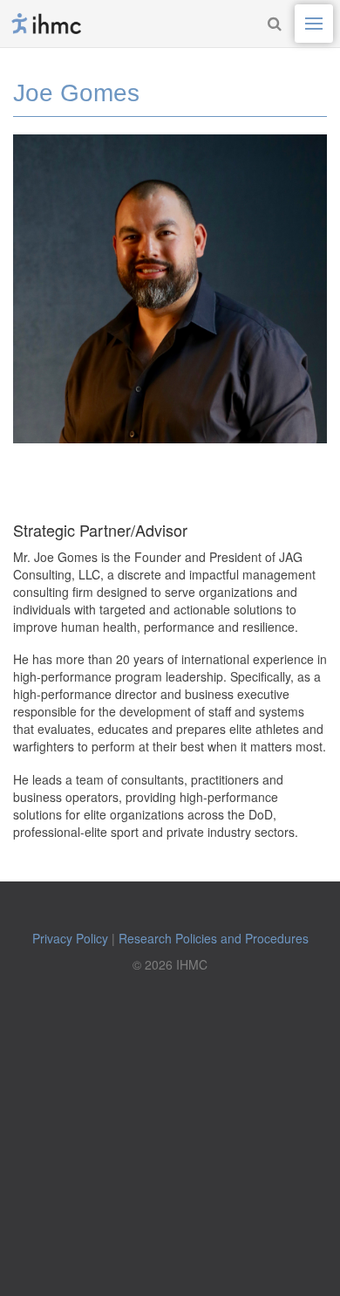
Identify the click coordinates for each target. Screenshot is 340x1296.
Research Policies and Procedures (214, 938)
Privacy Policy (70, 938)
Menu (314, 23)
